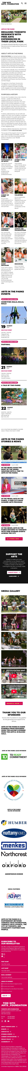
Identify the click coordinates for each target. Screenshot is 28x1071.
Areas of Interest (7, 981)
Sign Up (4, 995)
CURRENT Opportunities (8, 1036)
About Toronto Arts (8, 1026)
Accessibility (5, 1041)
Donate (3, 1029)
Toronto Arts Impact (8, 986)
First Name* (5, 961)
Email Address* (6, 975)
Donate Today (13, 572)
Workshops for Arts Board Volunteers (13, 989)
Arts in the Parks (7, 991)
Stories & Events (6, 1034)
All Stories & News (13, 539)
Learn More (13, 576)
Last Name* (4, 968)
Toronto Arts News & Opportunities (12, 984)
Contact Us (5, 1031)
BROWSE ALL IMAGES (13, 703)
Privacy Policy (6, 1039)
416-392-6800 (11, 1016)
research (9, 117)
